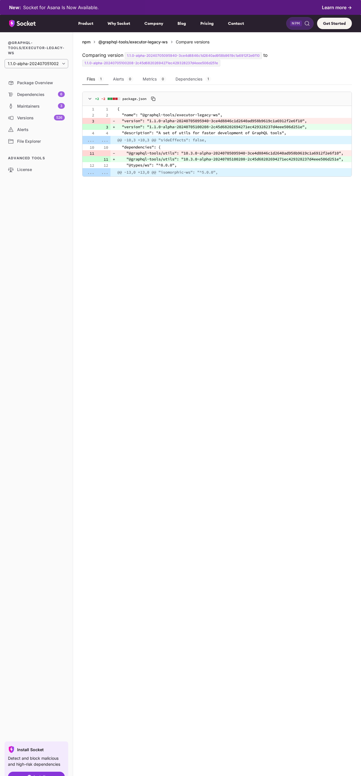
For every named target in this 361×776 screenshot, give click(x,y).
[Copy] (153, 98)
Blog (182, 23)
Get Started (334, 23)
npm (86, 41)
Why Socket (119, 23)
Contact (236, 23)
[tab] (95, 79)
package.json (134, 99)
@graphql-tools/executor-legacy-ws (133, 41)
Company (153, 23)
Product (85, 23)
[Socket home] (22, 23)
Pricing (207, 23)
